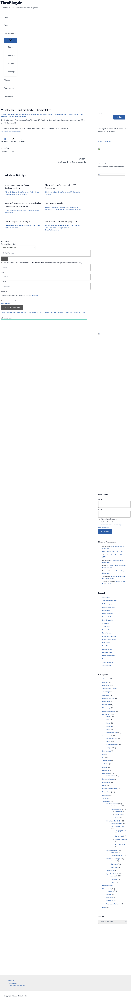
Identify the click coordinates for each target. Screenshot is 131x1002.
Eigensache (106, 704)
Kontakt (11, 980)
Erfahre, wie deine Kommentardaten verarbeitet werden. (65, 312)
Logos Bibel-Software (109, 636)
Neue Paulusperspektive (34, 114)
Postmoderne (63, 207)
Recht (104, 785)
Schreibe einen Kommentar (17, 116)
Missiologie (114, 864)
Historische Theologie (113, 821)
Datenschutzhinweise (17, 986)
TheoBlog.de (11, 2)
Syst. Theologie (73, 207)
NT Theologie (22, 194)
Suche (100, 113)
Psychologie (106, 782)
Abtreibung (105, 679)
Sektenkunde (110, 870)
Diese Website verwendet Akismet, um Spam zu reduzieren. (23, 312)
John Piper (14, 114)
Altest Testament (116, 806)
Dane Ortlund (106, 610)
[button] (15, 34)
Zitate (104, 907)
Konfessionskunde (112, 850)
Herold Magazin (107, 620)
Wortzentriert (106, 665)
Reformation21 (107, 649)
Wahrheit (78, 209)
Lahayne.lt (105, 630)
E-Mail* (3, 281)
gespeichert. (35, 295)
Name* (3, 272)
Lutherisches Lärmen (109, 639)
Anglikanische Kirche (109, 688)
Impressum (13, 983)
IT (18, 225)
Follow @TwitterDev (104, 141)
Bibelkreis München (108, 607)
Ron (103, 551)
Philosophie (54, 207)
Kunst (108, 723)
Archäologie (106, 692)
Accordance (106, 597)
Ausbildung (106, 695)
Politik (108, 741)
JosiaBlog (105, 623)
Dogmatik (54, 225)
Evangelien (118, 814)
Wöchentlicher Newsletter (108, 519)
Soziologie (105, 795)
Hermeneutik (106, 751)
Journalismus (106, 760)
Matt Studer (106, 643)
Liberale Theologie (121, 839)
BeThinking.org (107, 604)
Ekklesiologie (106, 708)
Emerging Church (120, 831)
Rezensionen (106, 792)
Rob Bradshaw (107, 652)
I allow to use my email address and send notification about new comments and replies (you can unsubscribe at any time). (42, 263)
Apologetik (114, 876)
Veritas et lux (106, 659)
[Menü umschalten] (10, 40)
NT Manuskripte (75, 192)
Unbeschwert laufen (108, 655)
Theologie (105, 801)
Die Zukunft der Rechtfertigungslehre (61, 221)
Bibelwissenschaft (51, 192)
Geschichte (110, 891)
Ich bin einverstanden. (10, 301)
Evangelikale (119, 836)
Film (107, 720)
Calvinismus (114, 852)
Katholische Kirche (117, 855)
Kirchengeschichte (116, 823)
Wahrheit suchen (107, 662)
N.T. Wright (22, 114)
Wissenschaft (106, 889)
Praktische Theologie (113, 859)
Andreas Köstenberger (109, 600)
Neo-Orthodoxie (120, 844)
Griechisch (15, 228)
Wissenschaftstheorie (52, 209)
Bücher (14, 192)
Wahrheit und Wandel (54, 203)
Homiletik (113, 861)
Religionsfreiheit (111, 744)
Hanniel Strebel (107, 617)
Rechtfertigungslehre (60, 114)
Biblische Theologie (108, 698)
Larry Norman (106, 633)
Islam (104, 754)
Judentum (105, 764)
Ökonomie (109, 897)
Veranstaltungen (111, 732)
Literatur (109, 726)
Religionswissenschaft (109, 788)
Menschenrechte (111, 738)
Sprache (105, 798)
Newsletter (105, 770)
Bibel (33, 225)
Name (100, 499)
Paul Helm (105, 646)
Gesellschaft (106, 736)
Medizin (108, 894)
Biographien (106, 701)
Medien (104, 767)
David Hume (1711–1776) (115, 551)
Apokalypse (118, 811)
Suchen (119, 117)
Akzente (105, 682)
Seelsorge (114, 867)
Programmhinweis (108, 779)
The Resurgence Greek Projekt (17, 221)
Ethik (112, 882)
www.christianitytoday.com (10, 131)
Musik (108, 729)
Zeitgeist (109, 748)
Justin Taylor (106, 626)
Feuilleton (105, 714)
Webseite (4, 291)
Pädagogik (109, 900)
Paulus (32, 192)
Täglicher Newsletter (107, 522)
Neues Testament (48, 114)
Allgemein (8, 192)
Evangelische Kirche (108, 711)
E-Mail (100, 509)
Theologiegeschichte (117, 826)
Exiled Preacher (107, 613)
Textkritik (48, 194)
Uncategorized (107, 885)
